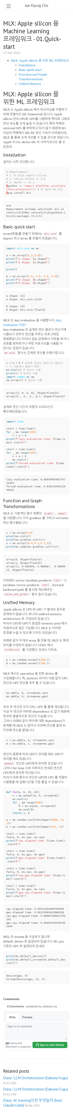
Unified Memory (30, 84)
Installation (27, 65)
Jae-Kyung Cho (36, 5)
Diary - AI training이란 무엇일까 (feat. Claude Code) (32, 1103)
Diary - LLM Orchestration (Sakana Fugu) (35, 1080)
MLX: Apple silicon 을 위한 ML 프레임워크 (40, 60)
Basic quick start (30, 70)
